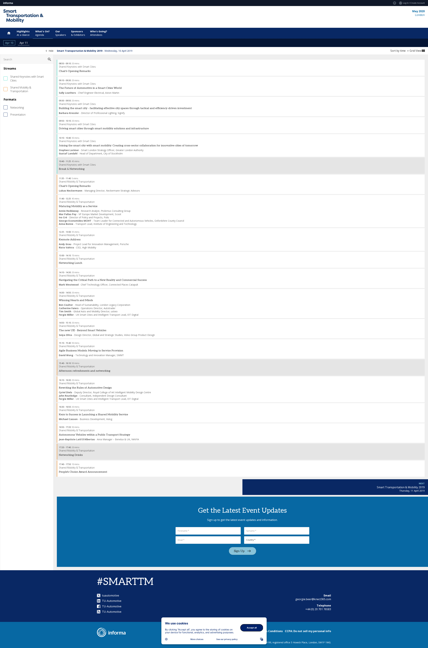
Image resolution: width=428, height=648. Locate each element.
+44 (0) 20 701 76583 (318, 609)
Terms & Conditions (269, 631)
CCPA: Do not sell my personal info (308, 631)
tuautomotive (110, 595)
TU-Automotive (111, 601)
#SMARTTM (125, 582)
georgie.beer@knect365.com (313, 599)
